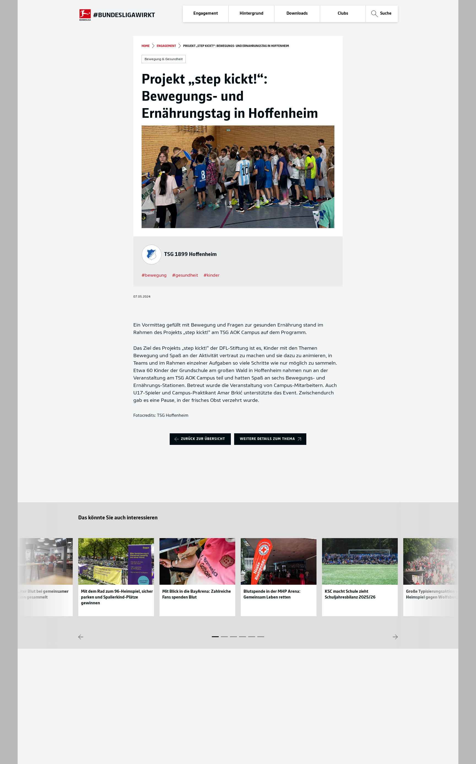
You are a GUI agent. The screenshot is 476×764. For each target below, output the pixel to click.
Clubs (343, 14)
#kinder (212, 275)
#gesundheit (185, 275)
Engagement (205, 14)
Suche (385, 14)
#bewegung (154, 275)
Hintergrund (251, 14)
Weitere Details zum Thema (267, 439)
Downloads (297, 14)
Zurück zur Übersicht (203, 439)
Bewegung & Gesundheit (164, 59)
